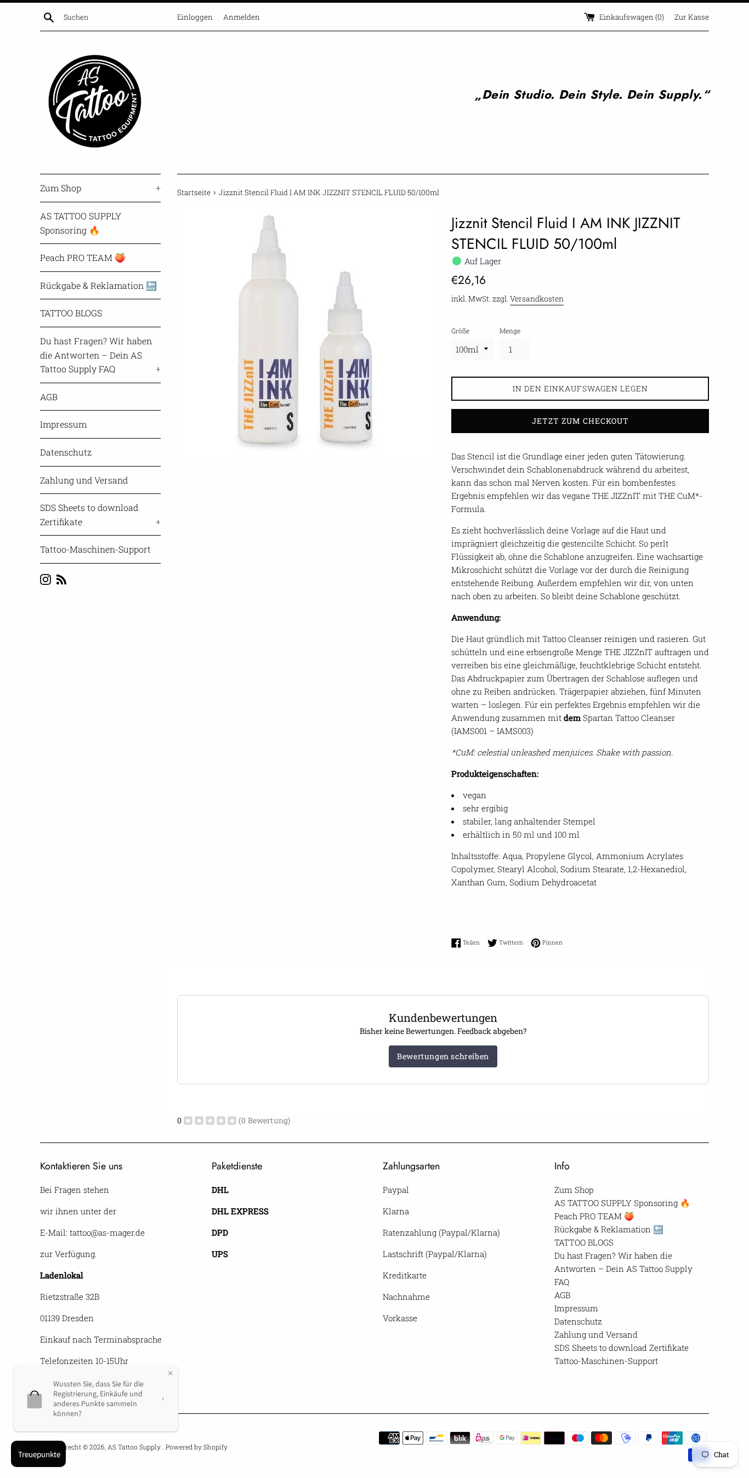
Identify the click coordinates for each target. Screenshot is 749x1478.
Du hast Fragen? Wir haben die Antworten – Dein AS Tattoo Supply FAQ (100, 354)
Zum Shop (100, 188)
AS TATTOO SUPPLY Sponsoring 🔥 (80, 223)
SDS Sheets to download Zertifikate (100, 514)
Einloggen (195, 17)
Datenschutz (66, 452)
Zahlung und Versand (84, 480)
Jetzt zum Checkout (580, 421)
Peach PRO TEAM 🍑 (83, 257)
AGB (49, 396)
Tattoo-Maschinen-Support (95, 549)
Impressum (63, 424)
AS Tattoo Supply (134, 1446)
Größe (460, 330)
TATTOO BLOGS (71, 313)
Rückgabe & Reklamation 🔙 (98, 285)
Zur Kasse (691, 17)
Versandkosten (537, 298)
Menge (510, 330)
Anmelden (241, 17)
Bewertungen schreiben (443, 1056)
